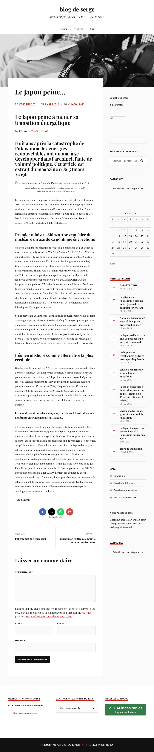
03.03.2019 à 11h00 (39, 131)
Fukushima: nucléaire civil (30, 538)
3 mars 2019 (52, 104)
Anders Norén (106, 745)
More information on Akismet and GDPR (49, 616)
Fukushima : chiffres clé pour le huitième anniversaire (77, 540)
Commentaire (24, 572)
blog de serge (77, 9)
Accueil (63, 28)
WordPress (74, 745)
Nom (18, 623)
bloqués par (125, 710)
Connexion (119, 475)
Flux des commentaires (125, 490)
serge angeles (26, 104)
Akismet (86, 612)
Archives (78, 28)
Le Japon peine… (40, 91)
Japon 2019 (78, 104)
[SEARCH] (141, 160)
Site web (20, 640)
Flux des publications (124, 483)
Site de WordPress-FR (124, 497)
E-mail (62, 623)
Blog (91, 28)
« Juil (112, 263)
